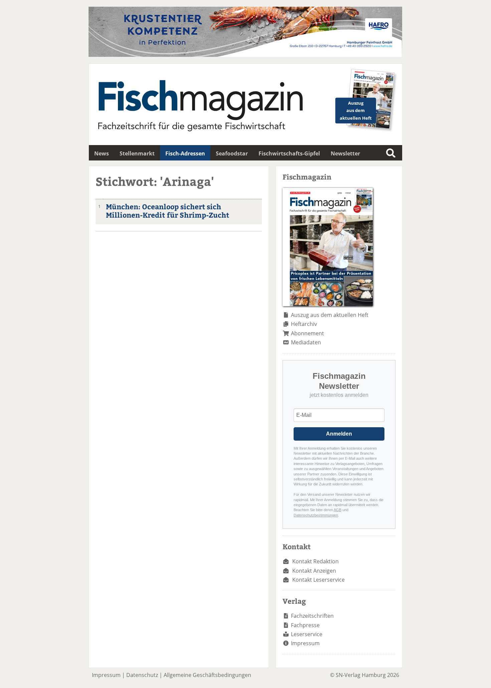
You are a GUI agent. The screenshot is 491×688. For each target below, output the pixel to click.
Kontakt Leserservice (318, 579)
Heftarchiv (304, 324)
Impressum (305, 643)
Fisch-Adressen (185, 153)
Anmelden (339, 434)
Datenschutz (142, 675)
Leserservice (306, 634)
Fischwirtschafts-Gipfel (289, 153)
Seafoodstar (232, 153)
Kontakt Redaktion (315, 561)
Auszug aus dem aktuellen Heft (329, 315)
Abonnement (307, 333)
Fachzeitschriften (312, 615)
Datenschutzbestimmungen (316, 515)
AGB (337, 510)
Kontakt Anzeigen (314, 570)
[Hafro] (245, 55)
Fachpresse (305, 625)
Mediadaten (306, 342)
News (101, 153)
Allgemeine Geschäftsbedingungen (207, 675)
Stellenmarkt (137, 153)
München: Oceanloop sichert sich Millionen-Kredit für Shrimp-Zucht (167, 211)
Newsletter (345, 153)
